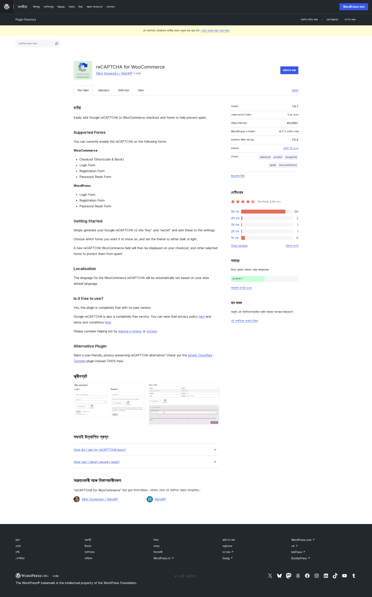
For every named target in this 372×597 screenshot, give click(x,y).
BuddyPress (300, 558)
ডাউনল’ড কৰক (289, 70)
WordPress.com (303, 539)
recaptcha (291, 157)
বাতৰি (18, 546)
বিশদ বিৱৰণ (83, 90)
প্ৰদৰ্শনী (87, 539)
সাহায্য (295, 90)
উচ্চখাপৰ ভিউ (238, 176)
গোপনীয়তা (20, 558)
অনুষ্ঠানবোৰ (227, 546)
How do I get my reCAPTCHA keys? (100, 450)
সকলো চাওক (292, 246)
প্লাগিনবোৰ (89, 552)
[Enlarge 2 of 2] (214, 388)
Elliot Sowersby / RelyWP (114, 73)
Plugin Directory (26, 19)
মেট (294, 546)
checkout (265, 157)
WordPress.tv (163, 558)
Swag (227, 558)
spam (273, 165)
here (202, 316)
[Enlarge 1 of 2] (140, 388)
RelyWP (160, 499)
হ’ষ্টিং (18, 552)
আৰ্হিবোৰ (88, 558)
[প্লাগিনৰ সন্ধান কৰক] (56, 43)
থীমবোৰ (87, 546)
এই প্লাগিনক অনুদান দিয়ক (244, 321)
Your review (239, 246)
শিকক (155, 539)
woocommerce (288, 165)
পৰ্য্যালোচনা (103, 90)
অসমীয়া (56, 576)
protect (278, 157)
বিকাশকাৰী (157, 552)
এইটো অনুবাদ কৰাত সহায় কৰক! (215, 30)
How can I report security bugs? (97, 462)
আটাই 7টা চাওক (290, 148)
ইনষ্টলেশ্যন (123, 90)
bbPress (298, 552)
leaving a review (129, 331)
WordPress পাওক (353, 6)
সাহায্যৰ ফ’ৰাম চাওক (241, 288)
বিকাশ (141, 90)
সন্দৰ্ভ (18, 539)
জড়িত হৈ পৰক (228, 539)
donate (152, 331)
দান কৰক (227, 552)
